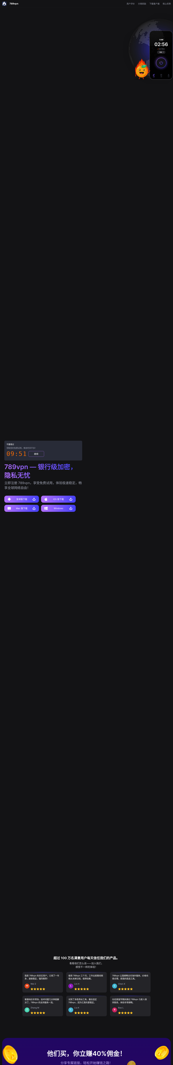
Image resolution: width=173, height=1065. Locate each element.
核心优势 (167, 4)
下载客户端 (154, 4)
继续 (36, 454)
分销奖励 (142, 4)
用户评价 (131, 4)
